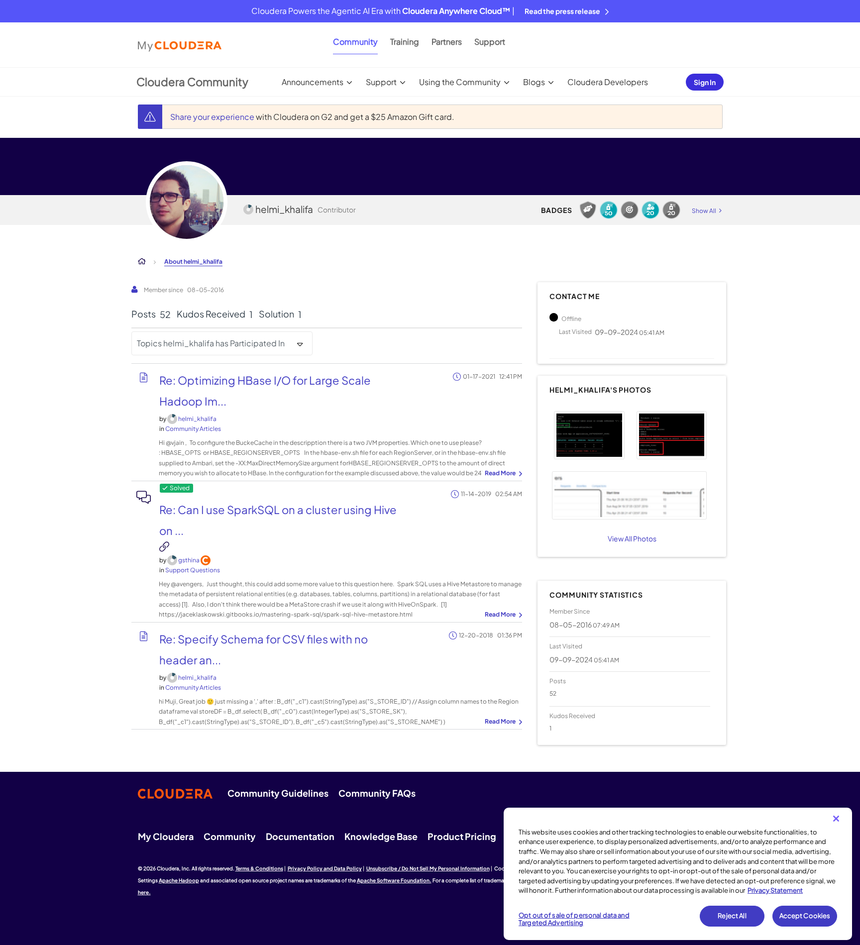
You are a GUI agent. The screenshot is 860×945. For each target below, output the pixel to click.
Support (489, 41)
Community (355, 41)
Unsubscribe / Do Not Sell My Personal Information (428, 868)
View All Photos (632, 538)
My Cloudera (166, 836)
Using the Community (460, 82)
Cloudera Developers (607, 82)
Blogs (534, 82)
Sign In (705, 82)
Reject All (732, 916)
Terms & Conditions (259, 868)
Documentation (300, 836)
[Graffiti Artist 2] (671, 210)
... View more (502, 474)
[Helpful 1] (588, 210)
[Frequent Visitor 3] (650, 210)
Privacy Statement (775, 890)
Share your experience (213, 116)
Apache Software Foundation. (394, 880)
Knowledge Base (381, 836)
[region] (678, 874)
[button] (589, 435)
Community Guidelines (277, 793)
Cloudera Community (192, 82)
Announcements (312, 82)
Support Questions (192, 570)
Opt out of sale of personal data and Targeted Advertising (574, 919)
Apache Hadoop (179, 880)
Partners (446, 41)
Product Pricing (462, 836)
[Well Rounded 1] (630, 210)
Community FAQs (377, 793)
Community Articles (193, 428)
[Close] (836, 819)
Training (404, 41)
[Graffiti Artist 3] (609, 210)
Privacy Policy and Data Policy (325, 868)
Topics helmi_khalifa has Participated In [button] (211, 343)
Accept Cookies (805, 916)
